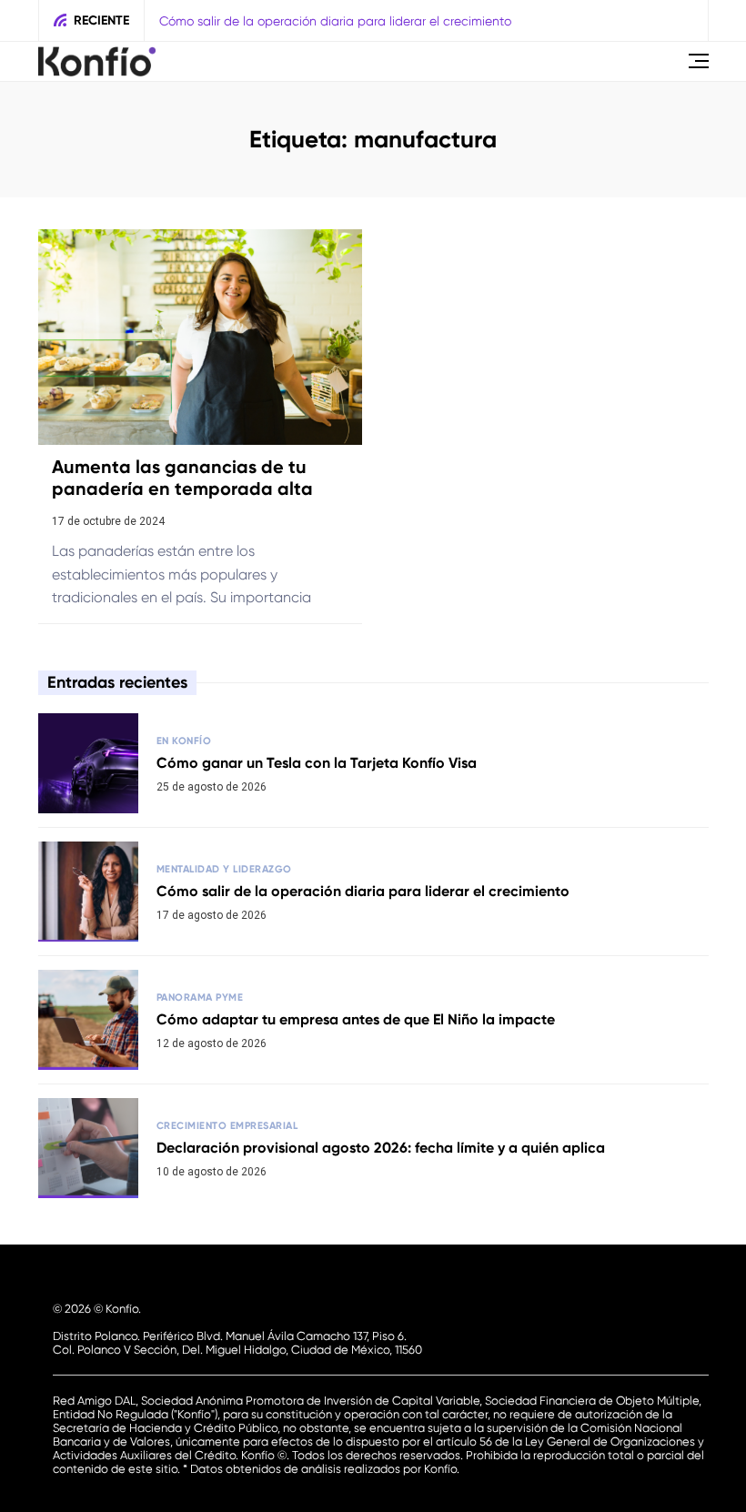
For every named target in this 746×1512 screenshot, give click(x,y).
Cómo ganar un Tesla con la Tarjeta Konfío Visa (316, 762)
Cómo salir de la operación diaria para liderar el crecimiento (335, 21)
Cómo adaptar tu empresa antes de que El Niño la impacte (355, 1019)
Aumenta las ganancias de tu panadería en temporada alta (182, 477)
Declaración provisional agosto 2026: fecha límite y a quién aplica (380, 1147)
